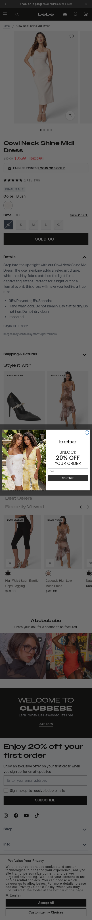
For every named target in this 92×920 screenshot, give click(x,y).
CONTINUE (67, 478)
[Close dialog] (87, 432)
